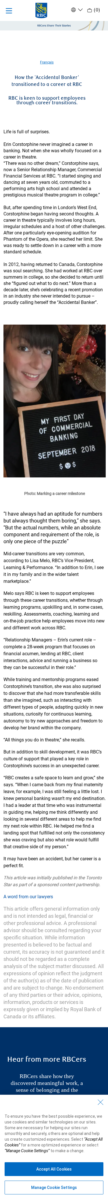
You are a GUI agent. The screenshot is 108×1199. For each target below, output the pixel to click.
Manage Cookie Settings (54, 1187)
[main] (54, 583)
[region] (54, 1147)
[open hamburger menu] (8, 10)
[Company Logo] (41, 10)
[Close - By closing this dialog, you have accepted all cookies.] (100, 1102)
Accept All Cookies (54, 1169)
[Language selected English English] (76, 9)
